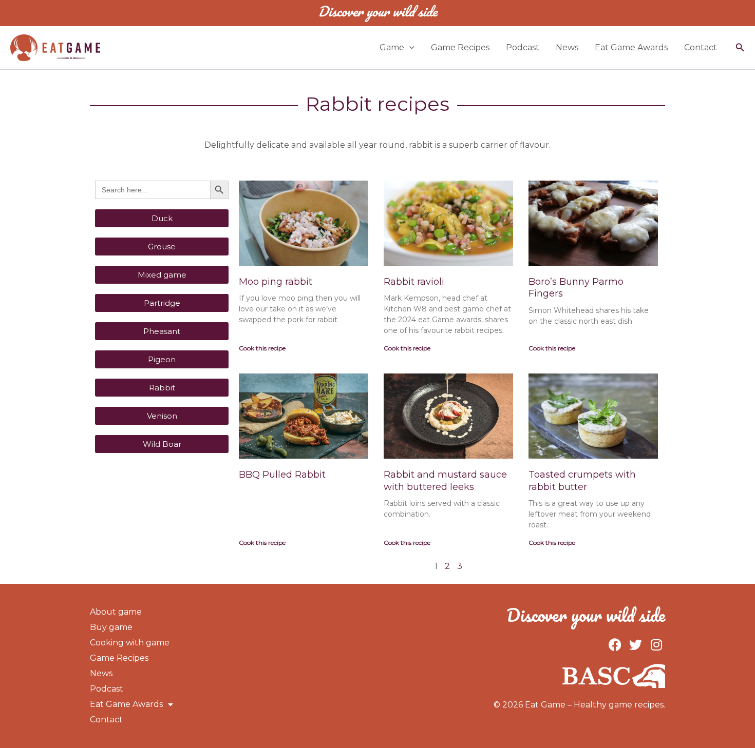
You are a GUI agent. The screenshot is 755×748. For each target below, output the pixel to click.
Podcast (522, 47)
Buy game (111, 627)
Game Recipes (460, 47)
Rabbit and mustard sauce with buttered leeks (445, 480)
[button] (409, 47)
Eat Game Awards (631, 47)
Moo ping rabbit (275, 281)
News (567, 47)
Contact (700, 47)
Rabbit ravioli (414, 281)
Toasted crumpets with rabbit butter (582, 480)
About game (116, 612)
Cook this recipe (262, 348)
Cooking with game (129, 642)
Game (392, 47)
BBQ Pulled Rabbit (282, 474)
